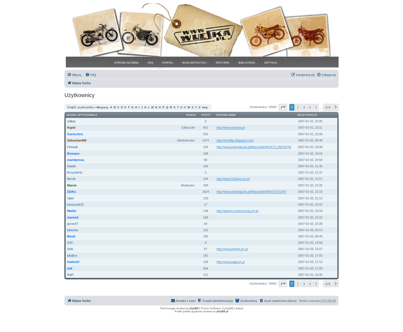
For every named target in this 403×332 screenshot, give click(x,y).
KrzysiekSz (75, 172)
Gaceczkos (75, 134)
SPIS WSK (222, 62)
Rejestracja (307, 115)
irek (69, 268)
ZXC (70, 242)
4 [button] (310, 107)
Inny (205, 107)
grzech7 (72, 223)
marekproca (75, 159)
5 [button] (316, 107)
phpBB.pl (222, 311)
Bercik (71, 178)
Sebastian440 (76, 140)
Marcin (72, 185)
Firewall (72, 147)
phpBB (193, 308)
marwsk (72, 217)
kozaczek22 (75, 204)
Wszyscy (103, 107)
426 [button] (328, 107)
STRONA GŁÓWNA (126, 62)
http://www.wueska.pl (231, 127)
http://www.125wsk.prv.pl (233, 178)
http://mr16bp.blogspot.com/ (235, 140)
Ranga (191, 115)
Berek (71, 236)
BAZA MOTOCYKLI (194, 62)
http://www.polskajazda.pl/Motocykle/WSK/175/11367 (251, 191)
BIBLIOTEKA (247, 62)
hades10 (73, 261)
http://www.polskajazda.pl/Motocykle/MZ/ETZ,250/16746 (254, 147)
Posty (206, 115)
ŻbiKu (71, 191)
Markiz (71, 210)
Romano (73, 153)
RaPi (70, 274)
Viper (70, 198)
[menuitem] (90, 75)
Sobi (70, 249)
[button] (283, 107)
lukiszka (72, 230)
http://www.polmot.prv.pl (232, 249)
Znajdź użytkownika (80, 107)
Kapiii (71, 127)
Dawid (71, 166)
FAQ (150, 62)
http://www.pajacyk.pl (231, 261)
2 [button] (298, 107)
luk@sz (72, 255)
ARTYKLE (270, 62)
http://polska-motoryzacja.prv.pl (237, 210)
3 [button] (304, 107)
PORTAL (167, 62)
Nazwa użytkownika (82, 115)
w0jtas (71, 121)
